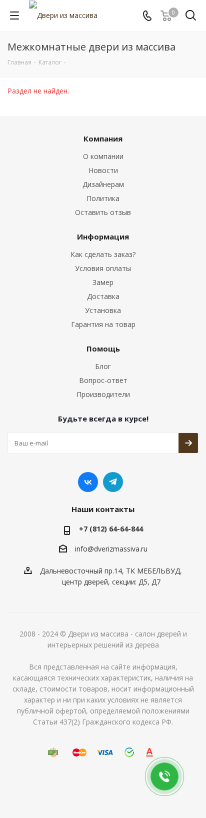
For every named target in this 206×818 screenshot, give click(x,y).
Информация (103, 237)
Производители (103, 394)
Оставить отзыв (103, 212)
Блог (103, 366)
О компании (103, 156)
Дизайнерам (103, 184)
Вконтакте (88, 482)
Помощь (103, 349)
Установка (103, 310)
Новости (103, 170)
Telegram (113, 482)
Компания (103, 139)
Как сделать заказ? (103, 254)
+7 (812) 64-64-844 (111, 529)
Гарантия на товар (103, 324)
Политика (103, 198)
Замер (103, 282)
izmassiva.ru (128, 549)
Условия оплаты (103, 268)
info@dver (91, 549)
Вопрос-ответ (103, 380)
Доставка (103, 296)
